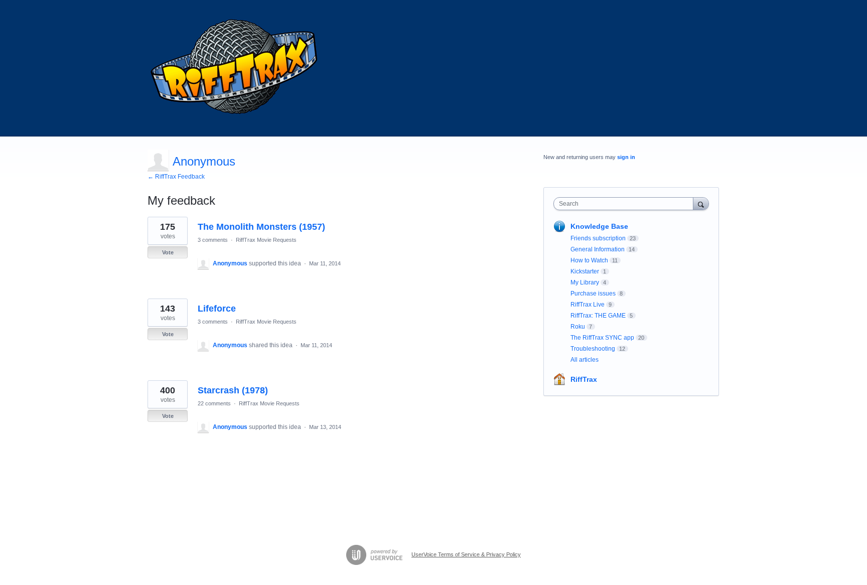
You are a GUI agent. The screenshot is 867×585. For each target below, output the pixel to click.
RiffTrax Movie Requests (266, 240)
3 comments (213, 240)
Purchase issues (593, 293)
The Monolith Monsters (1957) (261, 227)
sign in (626, 157)
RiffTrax (583, 379)
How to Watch (589, 260)
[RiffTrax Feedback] (235, 68)
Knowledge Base (599, 226)
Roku (577, 326)
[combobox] (625, 203)
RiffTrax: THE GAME (598, 315)
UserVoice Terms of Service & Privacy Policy (466, 554)
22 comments (214, 403)
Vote (168, 252)
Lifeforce (217, 309)
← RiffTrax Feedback (176, 176)
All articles (584, 359)
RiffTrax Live (587, 304)
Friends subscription (598, 238)
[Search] (701, 203)
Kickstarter (584, 271)
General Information (597, 249)
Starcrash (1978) (233, 390)
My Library (584, 282)
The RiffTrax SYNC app (602, 337)
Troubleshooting (592, 348)
